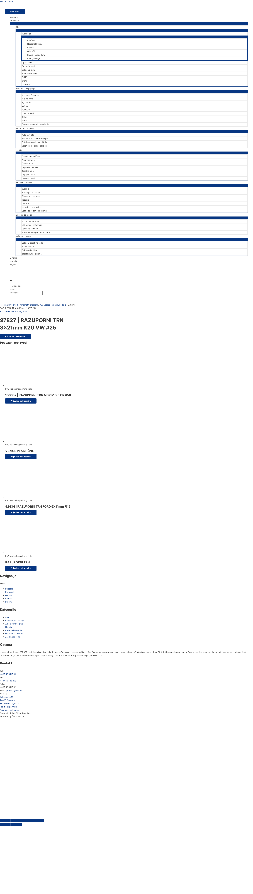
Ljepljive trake (28, 174)
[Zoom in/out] (5, 820)
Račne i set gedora (36, 55)
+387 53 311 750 (8, 674)
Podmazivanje (28, 160)
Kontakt (13, 261)
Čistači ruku (27, 163)
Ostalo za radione (30, 228)
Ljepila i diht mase (30, 167)
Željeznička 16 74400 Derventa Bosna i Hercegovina (9, 700)
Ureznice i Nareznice (31, 207)
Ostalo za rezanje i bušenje (34, 211)
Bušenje (25, 189)
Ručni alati (26, 33)
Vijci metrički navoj (30, 95)
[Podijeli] (27, 820)
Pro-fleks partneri (8, 707)
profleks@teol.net (14, 690)
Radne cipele (28, 246)
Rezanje (25, 200)
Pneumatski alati (29, 73)
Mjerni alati (27, 62)
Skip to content (7, 1)
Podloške (26, 109)
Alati (18, 27)
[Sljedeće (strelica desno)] (16, 824)
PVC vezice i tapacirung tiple (35, 138)
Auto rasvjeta (28, 135)
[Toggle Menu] (129, 23)
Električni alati (28, 66)
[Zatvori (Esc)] (38, 820)
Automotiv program (25, 128)
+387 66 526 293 (8, 680)
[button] (126, 583)
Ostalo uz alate (28, 70)
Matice (25, 106)
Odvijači (31, 51)
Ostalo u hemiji (28, 178)
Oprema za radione (25, 215)
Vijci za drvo (27, 98)
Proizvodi (14, 20)
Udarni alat (27, 84)
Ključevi (31, 40)
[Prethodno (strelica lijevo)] (5, 824)
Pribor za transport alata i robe (36, 232)
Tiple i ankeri (28, 113)
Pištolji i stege (33, 58)
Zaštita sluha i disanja (32, 254)
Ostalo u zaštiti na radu (32, 243)
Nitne (24, 120)
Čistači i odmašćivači (31, 156)
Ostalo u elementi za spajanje (35, 124)
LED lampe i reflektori (32, 225)
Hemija (19, 150)
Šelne (24, 117)
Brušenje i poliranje (31, 192)
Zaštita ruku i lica (29, 250)
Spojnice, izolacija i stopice (34, 146)
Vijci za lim (26, 102)
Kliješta (30, 47)
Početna (14, 17)
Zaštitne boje (28, 171)
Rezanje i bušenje (24, 182)
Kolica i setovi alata (30, 221)
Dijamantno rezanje (31, 196)
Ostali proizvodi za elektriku (34, 142)
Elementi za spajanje (25, 88)
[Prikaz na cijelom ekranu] (16, 820)
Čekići (24, 77)
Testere (25, 203)
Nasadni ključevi (34, 44)
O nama (13, 258)
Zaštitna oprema (23, 236)
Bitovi (24, 81)
